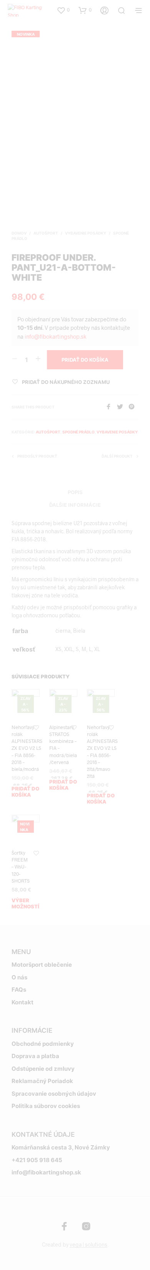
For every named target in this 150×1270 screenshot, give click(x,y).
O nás (19, 977)
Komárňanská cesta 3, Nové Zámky (61, 1147)
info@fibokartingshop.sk (56, 336)
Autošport (45, 233)
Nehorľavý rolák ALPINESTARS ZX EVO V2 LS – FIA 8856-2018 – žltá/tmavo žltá (102, 751)
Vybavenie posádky (85, 233)
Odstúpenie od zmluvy (43, 1068)
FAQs (19, 989)
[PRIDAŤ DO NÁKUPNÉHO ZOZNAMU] (36, 728)
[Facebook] (111, 407)
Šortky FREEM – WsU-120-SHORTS (21, 867)
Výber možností (25, 903)
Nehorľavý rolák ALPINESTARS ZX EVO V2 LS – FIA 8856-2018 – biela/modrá (27, 748)
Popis (75, 492)
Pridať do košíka (25, 791)
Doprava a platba (35, 1056)
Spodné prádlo (78, 432)
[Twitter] (122, 407)
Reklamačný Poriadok (42, 1081)
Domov (19, 233)
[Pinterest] (133, 407)
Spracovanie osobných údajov (54, 1093)
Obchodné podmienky (43, 1043)
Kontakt (22, 1002)
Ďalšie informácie (75, 505)
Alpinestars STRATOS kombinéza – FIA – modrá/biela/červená (63, 744)
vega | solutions (88, 1245)
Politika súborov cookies (46, 1106)
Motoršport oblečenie (42, 964)
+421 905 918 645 (37, 1160)
